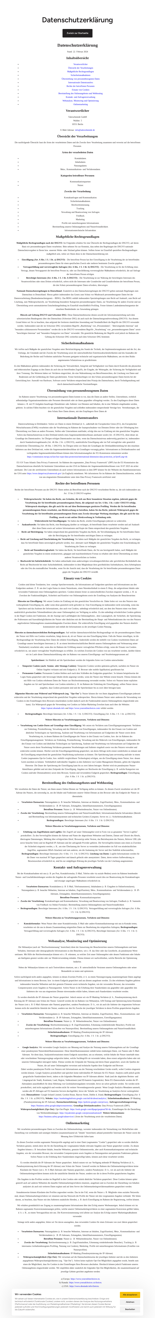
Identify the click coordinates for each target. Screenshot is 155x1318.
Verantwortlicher (80, 64)
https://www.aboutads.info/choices (84, 1286)
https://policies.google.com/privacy (93, 1102)
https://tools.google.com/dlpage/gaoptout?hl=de (90, 1109)
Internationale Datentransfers (80, 82)
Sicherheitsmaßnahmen (80, 75)
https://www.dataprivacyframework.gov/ (44, 473)
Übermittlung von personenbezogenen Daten (81, 79)
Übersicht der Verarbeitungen (80, 68)
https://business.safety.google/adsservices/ (56, 1116)
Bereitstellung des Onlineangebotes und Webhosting (80, 93)
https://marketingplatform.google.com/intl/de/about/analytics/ (80, 1098)
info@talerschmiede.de (85, 130)
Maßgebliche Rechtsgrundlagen (80, 71)
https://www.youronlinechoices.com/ (84, 708)
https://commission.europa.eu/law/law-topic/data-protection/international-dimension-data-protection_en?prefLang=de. (77, 457)
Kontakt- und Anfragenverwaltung (80, 97)
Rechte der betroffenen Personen (80, 86)
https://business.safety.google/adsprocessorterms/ (51, 1106)
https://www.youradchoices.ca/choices (85, 1282)
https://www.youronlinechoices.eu (85, 1279)
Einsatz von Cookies (80, 90)
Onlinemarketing (80, 104)
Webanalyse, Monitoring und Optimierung (81, 101)
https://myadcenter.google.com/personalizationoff (80, 1113)
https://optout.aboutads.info (53, 708)
